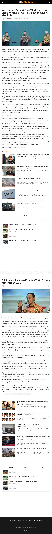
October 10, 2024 (17, 18)
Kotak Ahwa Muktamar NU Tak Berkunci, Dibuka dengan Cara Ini (32, 424)
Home (3, 6)
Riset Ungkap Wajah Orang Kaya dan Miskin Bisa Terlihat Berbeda (32, 413)
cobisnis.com (12, 393)
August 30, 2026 (31, 156)
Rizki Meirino (8, 18)
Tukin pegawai (27, 393)
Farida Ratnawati (9, 286)
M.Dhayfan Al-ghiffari (22, 156)
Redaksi (11, 520)
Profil (15, 520)
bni (5, 147)
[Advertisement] (25, 256)
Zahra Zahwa (20, 439)
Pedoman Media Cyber (33, 520)
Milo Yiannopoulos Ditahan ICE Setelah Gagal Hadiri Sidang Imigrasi (32, 448)
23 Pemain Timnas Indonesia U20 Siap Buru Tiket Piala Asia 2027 (22, 224)
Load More (26, 215)
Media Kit (19, 520)
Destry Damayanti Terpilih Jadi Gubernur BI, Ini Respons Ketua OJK (23, 240)
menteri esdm (19, 393)
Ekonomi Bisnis (8, 6)
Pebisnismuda (21, 147)
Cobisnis (10, 147)
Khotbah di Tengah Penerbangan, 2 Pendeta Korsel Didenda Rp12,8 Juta (33, 154)
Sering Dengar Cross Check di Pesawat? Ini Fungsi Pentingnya (31, 202)
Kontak (40, 520)
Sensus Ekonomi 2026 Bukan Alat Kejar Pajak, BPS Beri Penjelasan (23, 235)
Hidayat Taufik (21, 404)
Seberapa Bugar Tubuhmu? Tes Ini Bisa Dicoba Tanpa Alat (21, 229)
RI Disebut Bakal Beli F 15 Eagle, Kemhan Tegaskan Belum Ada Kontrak (33, 190)
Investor (15, 147)
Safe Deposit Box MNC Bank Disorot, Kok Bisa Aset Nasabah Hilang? (32, 166)
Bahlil (6, 393)
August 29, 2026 (31, 191)
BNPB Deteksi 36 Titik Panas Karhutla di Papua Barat (29, 178)
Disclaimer (25, 520)
